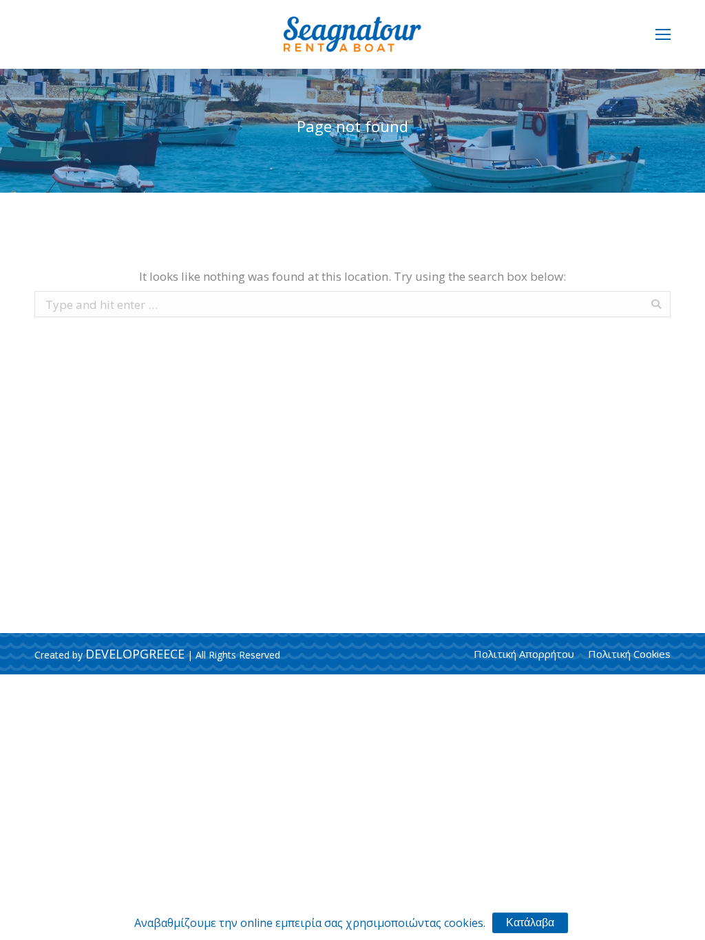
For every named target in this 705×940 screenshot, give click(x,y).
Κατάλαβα (530, 922)
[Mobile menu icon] (663, 34)
